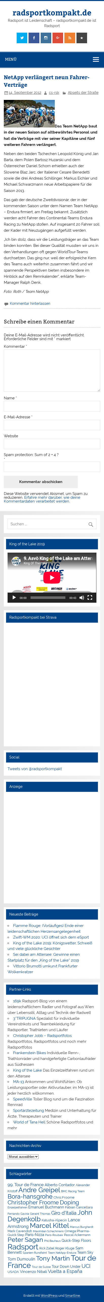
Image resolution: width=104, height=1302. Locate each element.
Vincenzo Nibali (33, 1271)
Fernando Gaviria (18, 1214)
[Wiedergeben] (14, 597)
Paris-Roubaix (54, 1235)
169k (17, 1001)
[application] (52, 578)
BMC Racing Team (73, 1191)
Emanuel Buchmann (46, 1207)
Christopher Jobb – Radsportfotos (42, 1035)
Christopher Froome (33, 1202)
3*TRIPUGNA (24, 1018)
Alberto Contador (60, 1184)
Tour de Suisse (41, 1267)
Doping (69, 1202)
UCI (86, 1266)
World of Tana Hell (29, 1122)
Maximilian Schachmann (48, 1231)
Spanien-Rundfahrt (35, 1252)
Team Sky (85, 1252)
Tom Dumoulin (21, 1259)
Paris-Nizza (34, 1234)
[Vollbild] (89, 597)
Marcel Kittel (49, 1225)
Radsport (23, 1246)
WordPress (49, 1295)
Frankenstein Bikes (29, 1053)
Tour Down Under (66, 1267)
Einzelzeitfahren (17, 1207)
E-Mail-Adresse (18, 417)
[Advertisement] (52, 847)
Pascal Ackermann (77, 1235)
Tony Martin (53, 1258)
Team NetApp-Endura (62, 1252)
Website (11, 436)
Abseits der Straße (83, 93)
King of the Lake (27, 1070)
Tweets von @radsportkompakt (35, 769)
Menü (11, 59)
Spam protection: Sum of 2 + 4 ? (31, 455)
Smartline (72, 1295)
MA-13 (18, 1081)
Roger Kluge (64, 1248)
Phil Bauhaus (52, 1241)
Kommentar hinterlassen (30, 303)
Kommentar (15, 347)
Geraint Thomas (40, 1214)
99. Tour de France (26, 1184)
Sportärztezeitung (28, 1110)
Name (10, 398)
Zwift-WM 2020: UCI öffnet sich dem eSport (51, 937)
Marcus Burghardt (81, 1227)
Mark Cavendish (20, 1231)
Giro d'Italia (63, 1213)
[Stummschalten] (81, 597)
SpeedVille (22, 1099)
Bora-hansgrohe (30, 1196)
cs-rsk (54, 93)
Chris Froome (64, 1197)
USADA (13, 1272)
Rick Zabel (46, 1248)
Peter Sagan (25, 1239)
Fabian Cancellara (79, 1207)
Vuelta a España (65, 1271)
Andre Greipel (39, 1190)
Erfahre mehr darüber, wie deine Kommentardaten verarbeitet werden (42, 499)
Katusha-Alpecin (54, 1220)
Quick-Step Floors (76, 1241)
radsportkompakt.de (52, 12)
